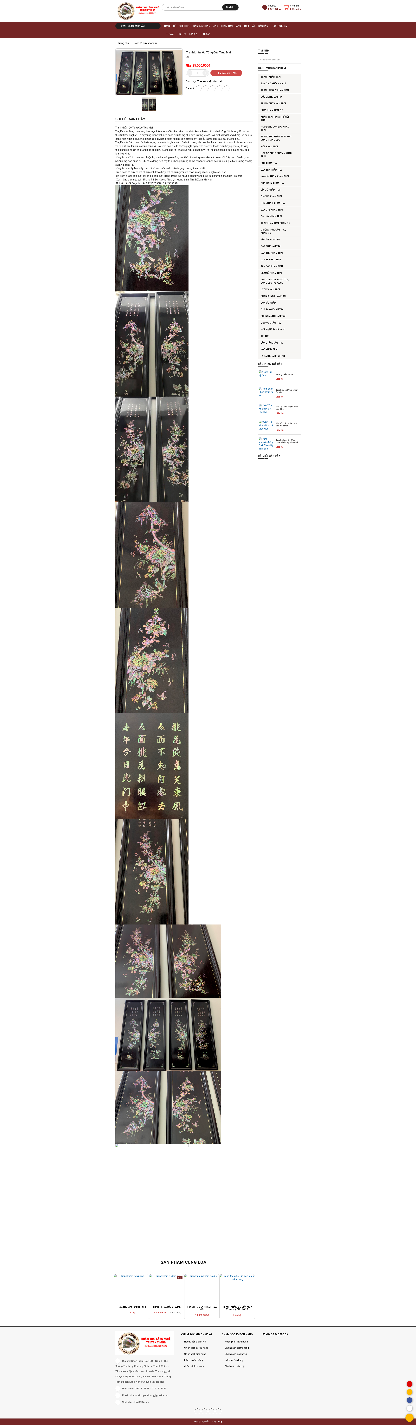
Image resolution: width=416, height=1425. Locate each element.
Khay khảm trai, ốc (272, 110)
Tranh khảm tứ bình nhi (131, 1307)
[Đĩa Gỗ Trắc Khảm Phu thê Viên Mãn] (266, 427)
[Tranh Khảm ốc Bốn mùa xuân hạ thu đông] (237, 1289)
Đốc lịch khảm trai (272, 97)
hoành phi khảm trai (273, 203)
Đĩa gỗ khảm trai (270, 189)
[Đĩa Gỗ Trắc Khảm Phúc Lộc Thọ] (266, 410)
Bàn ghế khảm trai (272, 209)
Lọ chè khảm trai (271, 259)
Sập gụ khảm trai (271, 246)
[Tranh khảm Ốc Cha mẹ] (166, 1289)
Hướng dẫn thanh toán (195, 1341)
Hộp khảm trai (269, 146)
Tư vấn (170, 34)
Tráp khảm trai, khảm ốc (275, 223)
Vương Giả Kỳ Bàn (284, 374)
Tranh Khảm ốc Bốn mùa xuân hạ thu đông (237, 1308)
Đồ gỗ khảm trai (270, 239)
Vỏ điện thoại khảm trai (275, 176)
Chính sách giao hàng (195, 1354)
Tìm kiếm (230, 7)
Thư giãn (205, 34)
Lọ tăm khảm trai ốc (273, 356)
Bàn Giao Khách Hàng (205, 26)
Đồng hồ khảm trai (272, 342)
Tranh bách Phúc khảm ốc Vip (287, 391)
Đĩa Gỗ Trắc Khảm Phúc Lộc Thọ (287, 407)
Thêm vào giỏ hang (226, 73)
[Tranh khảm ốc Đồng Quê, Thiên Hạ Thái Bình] (266, 443)
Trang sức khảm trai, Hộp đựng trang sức (276, 138)
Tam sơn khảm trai (272, 266)
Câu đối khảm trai (271, 216)
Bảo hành (263, 26)
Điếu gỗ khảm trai (271, 273)
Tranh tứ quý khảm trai (275, 90)
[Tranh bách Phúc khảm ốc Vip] (266, 393)
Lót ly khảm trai (270, 289)
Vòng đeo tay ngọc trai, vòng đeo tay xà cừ (275, 281)
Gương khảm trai (271, 322)
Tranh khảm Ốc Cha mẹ (167, 1307)
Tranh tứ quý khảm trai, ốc (202, 1308)
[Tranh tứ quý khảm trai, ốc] (201, 1289)
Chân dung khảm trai (273, 296)
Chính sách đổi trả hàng (196, 1348)
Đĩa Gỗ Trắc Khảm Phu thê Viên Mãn (286, 424)
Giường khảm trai (271, 196)
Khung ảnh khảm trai (273, 316)
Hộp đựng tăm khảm (273, 329)
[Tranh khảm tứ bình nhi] (131, 1289)
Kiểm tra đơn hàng (193, 1360)
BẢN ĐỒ (193, 34)
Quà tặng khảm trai (272, 309)
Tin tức (181, 34)
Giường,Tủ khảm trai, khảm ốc (273, 231)
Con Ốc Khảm (280, 26)
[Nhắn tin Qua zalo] (409, 1408)
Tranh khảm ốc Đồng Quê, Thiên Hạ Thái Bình (287, 441)
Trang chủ (170, 26)
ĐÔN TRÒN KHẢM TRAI (272, 183)
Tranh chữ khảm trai (273, 103)
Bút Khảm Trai (269, 163)
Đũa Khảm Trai (269, 349)
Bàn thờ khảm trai (272, 253)
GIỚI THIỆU (184, 26)
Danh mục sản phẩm (133, 26)
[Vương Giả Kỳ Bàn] (266, 377)
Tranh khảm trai (271, 77)
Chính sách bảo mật (194, 1366)
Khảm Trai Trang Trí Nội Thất (238, 26)
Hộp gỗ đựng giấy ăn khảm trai (276, 155)
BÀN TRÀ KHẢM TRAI (271, 169)
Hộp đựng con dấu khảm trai (275, 128)
